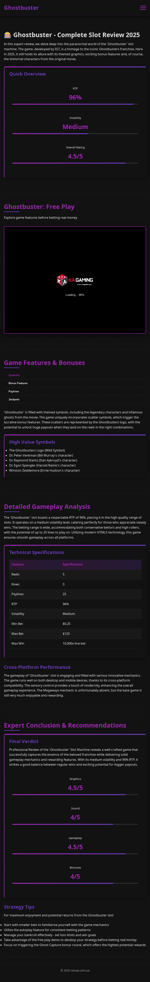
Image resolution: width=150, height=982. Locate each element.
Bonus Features (18, 383)
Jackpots (14, 399)
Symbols (14, 375)
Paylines (14, 391)
